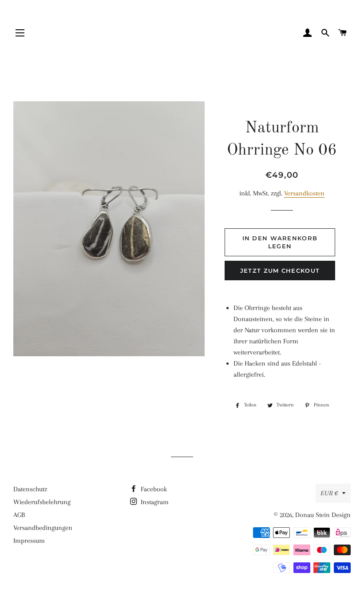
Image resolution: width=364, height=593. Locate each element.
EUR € (329, 493)
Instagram (154, 502)
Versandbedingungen (42, 528)
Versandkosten (304, 193)
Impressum (29, 541)
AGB (19, 515)
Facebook (153, 489)
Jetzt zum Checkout (280, 270)
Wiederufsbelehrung (42, 502)
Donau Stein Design (323, 515)
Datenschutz (30, 489)
